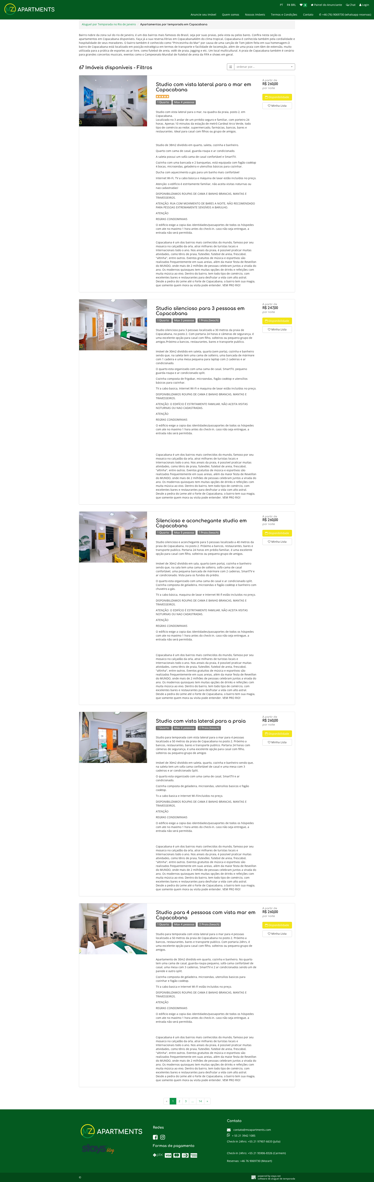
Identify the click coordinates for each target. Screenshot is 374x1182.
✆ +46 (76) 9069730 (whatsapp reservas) (345, 14)
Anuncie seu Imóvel (203, 14)
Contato (308, 14)
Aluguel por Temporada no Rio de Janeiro (109, 24)
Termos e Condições (284, 14)
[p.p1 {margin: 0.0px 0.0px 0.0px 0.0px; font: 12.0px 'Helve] (113, 100)
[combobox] (264, 66)
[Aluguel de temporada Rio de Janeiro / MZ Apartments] (113, 324)
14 (200, 1101)
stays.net (276, 1176)
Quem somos (230, 14)
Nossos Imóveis (255, 14)
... (192, 1101)
